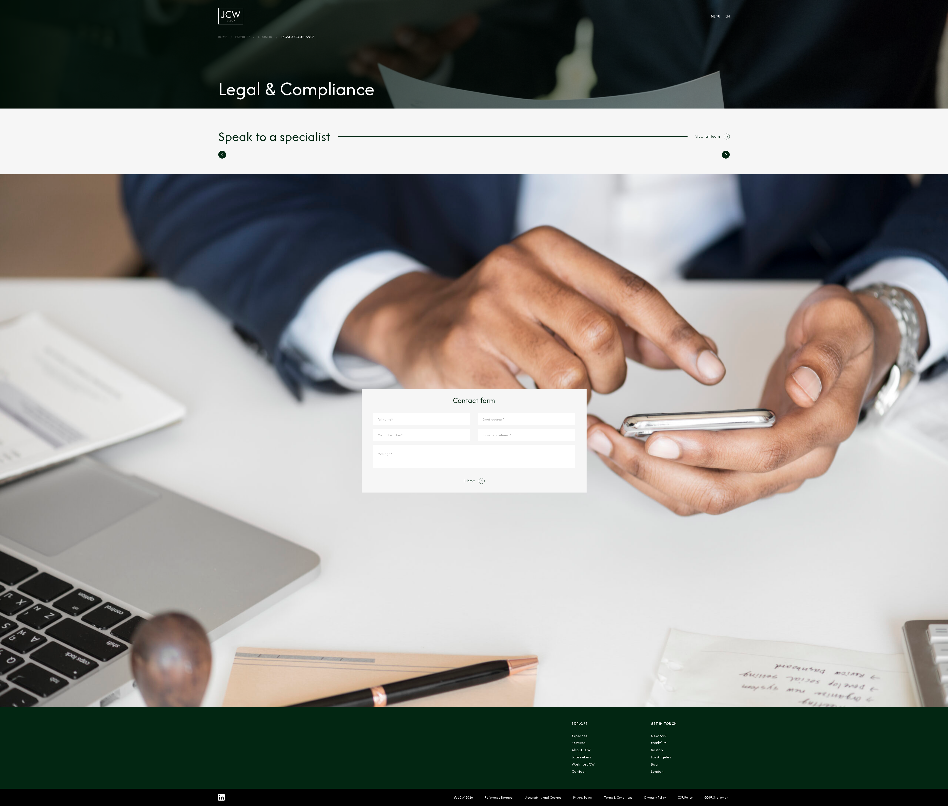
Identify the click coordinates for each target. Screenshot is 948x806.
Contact (579, 771)
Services (579, 742)
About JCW (581, 749)
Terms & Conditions (618, 797)
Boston (657, 749)
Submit (469, 480)
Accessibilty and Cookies (543, 797)
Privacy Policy (582, 797)
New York (659, 735)
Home (222, 37)
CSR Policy (685, 797)
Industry (265, 37)
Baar (655, 764)
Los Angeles (661, 757)
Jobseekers (581, 757)
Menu (715, 16)
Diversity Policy (655, 797)
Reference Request (499, 797)
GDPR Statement (717, 797)
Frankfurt (659, 742)
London (657, 771)
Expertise (242, 37)
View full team (707, 136)
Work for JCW (583, 764)
